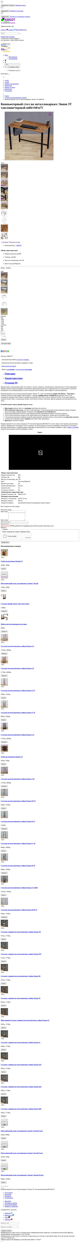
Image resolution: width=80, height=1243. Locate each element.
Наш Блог (8, 1201)
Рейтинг (3, 527)
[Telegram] (6, 351)
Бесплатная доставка (8, 37)
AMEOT (19, 245)
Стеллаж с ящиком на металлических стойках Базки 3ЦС (21, 1087)
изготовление (24, 369)
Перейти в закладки (16, 11)
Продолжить (5, 11)
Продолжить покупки (8, 5)
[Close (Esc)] (1, 1186)
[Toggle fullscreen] (5, 1186)
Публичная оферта (11, 1204)
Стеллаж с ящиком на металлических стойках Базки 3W (21, 932)
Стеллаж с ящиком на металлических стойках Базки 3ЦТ (21, 1109)
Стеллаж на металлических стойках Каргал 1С (17, 646)
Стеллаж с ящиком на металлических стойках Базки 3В (20, 976)
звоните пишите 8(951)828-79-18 (13, 30)
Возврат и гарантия (11, 1206)
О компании (9, 1198)
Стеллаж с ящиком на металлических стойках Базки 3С (20, 1042)
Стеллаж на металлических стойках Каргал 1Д (17, 735)
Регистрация (13, 57)
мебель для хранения (12, 84)
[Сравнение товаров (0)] (5, 62)
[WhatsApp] (8, 351)
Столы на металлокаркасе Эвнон (16, 97)
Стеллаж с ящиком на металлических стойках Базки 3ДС (21, 1064)
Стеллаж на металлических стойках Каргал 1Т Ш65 (19, 888)
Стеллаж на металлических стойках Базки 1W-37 (18, 801)
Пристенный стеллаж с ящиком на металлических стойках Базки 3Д (25, 1020)
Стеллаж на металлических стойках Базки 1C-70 (18, 843)
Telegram (8, 1213)
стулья (7, 82)
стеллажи (75, 427)
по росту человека (23, 359)
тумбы (69, 427)
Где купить (8, 91)
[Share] (3, 1186)
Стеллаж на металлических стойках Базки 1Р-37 (18, 821)
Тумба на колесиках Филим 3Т (12, 561)
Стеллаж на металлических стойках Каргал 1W (18, 779)
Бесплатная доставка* (9, 366)
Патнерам (8, 1194)
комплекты (8, 85)
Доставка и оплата (11, 1203)
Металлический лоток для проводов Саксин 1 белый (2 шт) (22, 1131)
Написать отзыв (14, 242)
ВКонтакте (8, 1215)
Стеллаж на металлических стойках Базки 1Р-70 (18, 865)
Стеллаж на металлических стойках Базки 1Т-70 (18, 712)
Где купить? (9, 1192)
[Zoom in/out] (7, 1186)
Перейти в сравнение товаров (20, 16)
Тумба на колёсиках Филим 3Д (12, 757)
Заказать (4, 611)
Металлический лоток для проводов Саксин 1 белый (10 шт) (22, 1175)
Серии (7, 96)
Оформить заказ (20, 5)
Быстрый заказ (6, 343)
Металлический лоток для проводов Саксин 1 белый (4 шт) (22, 1153)
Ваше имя (4, 511)
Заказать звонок (6, 1230)
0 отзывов (4, 242)
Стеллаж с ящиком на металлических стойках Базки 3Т (20, 998)
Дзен (6, 1217)
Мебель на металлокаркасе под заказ (14, 624)
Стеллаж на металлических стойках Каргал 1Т (17, 668)
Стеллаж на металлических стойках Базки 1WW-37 (19, 910)
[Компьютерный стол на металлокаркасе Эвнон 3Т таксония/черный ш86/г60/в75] (29, 160)
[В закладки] (3, 336)
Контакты (8, 1196)
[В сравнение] (5, 336)
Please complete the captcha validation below (16, 531)
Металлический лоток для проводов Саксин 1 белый (19, 583)
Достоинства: (5, 522)
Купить (4, 339)
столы (7, 80)
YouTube (8, 1219)
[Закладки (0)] (5, 60)
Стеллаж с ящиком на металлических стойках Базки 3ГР (21, 954)
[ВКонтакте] (2, 351)
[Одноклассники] (4, 351)
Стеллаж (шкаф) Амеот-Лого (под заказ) (15, 604)
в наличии (10, 369)
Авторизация (13, 58)
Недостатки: (5, 524)
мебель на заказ (10, 87)
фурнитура (8, 89)
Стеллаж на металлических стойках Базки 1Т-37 (18, 690)
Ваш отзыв (4, 520)
